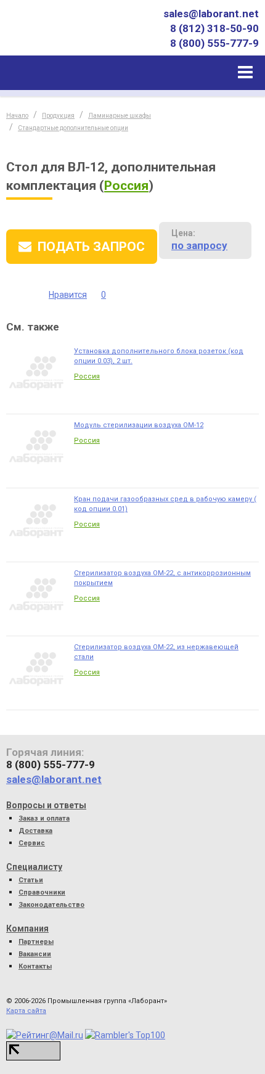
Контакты (35, 966)
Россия (126, 185)
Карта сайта (26, 1011)
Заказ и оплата (44, 818)
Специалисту (34, 867)
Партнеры (36, 942)
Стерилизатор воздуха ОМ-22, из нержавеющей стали (156, 652)
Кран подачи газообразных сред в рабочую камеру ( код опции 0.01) (165, 504)
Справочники (41, 892)
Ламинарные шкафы (119, 115)
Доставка (35, 831)
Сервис (31, 843)
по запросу (199, 245)
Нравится (68, 295)
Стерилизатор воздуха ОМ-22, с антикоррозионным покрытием (162, 578)
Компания (27, 928)
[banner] (63, 36)
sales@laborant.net (211, 13)
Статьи (30, 880)
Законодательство (51, 905)
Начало (17, 115)
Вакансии (34, 954)
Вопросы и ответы (46, 805)
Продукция (58, 115)
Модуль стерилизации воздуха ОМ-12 (138, 425)
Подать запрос (91, 246)
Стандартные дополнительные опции (73, 128)
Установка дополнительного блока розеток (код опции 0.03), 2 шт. (158, 356)
